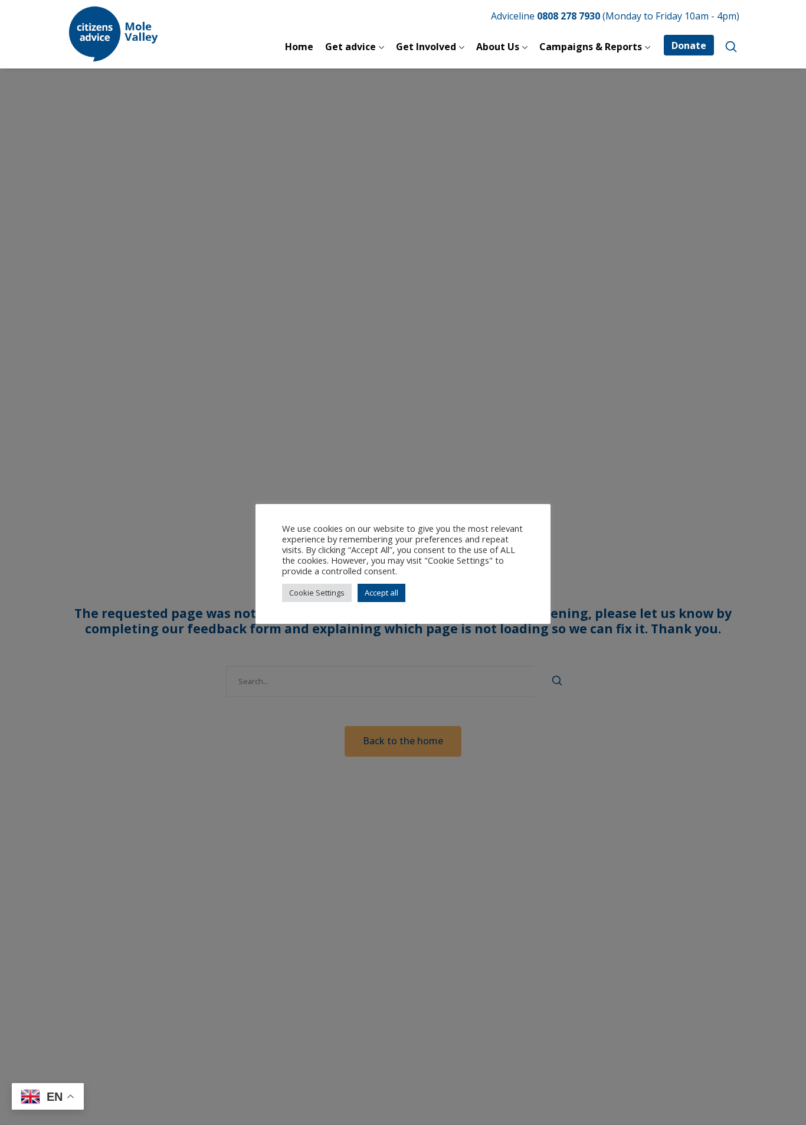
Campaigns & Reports (590, 46)
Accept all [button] (381, 592)
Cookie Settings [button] (317, 592)
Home (299, 46)
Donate (688, 45)
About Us (497, 46)
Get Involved (426, 46)
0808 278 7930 (568, 15)
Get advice (350, 46)
